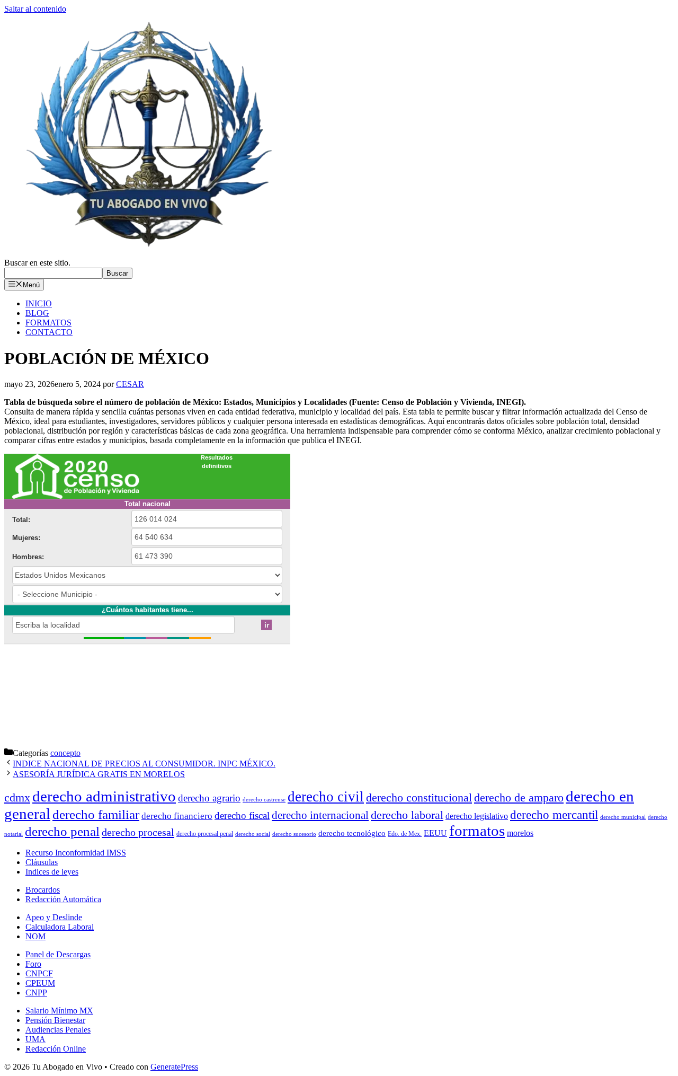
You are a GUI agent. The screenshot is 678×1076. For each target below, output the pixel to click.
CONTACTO (49, 332)
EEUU (435, 832)
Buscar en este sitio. (37, 262)
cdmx (17, 797)
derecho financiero (176, 816)
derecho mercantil (554, 815)
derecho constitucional (419, 797)
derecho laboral (407, 815)
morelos (520, 832)
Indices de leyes (51, 871)
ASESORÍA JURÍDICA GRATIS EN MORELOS (99, 774)
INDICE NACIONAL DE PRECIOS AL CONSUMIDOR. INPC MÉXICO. (144, 763)
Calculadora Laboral (59, 926)
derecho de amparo (519, 797)
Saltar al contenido (35, 8)
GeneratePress (174, 1066)
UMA (35, 1039)
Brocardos (42, 889)
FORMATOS (48, 322)
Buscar (117, 273)
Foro (33, 963)
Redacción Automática (63, 899)
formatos (477, 831)
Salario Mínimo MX (59, 1010)
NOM (35, 936)
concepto (65, 752)
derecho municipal (623, 817)
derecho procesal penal (204, 833)
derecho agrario (209, 798)
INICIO (38, 303)
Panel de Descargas (58, 954)
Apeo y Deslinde (53, 917)
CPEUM (40, 982)
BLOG (37, 312)
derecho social (252, 834)
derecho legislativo (476, 816)
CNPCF (39, 973)
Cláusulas (41, 862)
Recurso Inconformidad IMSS (75, 852)
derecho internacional (320, 815)
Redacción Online (55, 1048)
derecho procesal (138, 832)
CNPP (36, 992)
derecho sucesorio (294, 834)
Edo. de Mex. (405, 833)
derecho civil (326, 797)
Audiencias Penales (58, 1029)
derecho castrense (264, 799)
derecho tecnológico (352, 833)
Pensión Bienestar (55, 1020)
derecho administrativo (104, 796)
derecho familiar (95, 814)
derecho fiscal (242, 815)
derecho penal (62, 831)
